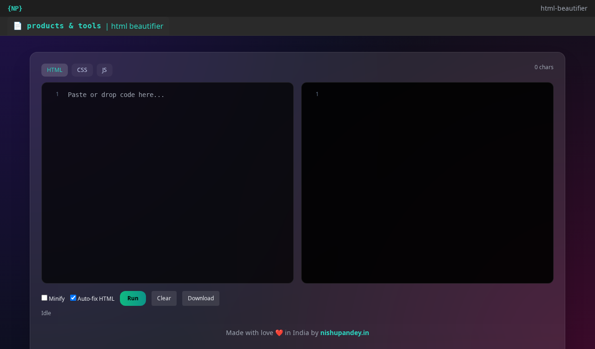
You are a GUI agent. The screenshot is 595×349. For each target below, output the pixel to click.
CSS (82, 70)
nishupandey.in (344, 332)
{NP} (14, 8)
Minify (56, 299)
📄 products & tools (57, 25)
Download (201, 298)
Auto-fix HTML (95, 299)
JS (104, 70)
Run (133, 298)
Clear (164, 298)
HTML (54, 70)
